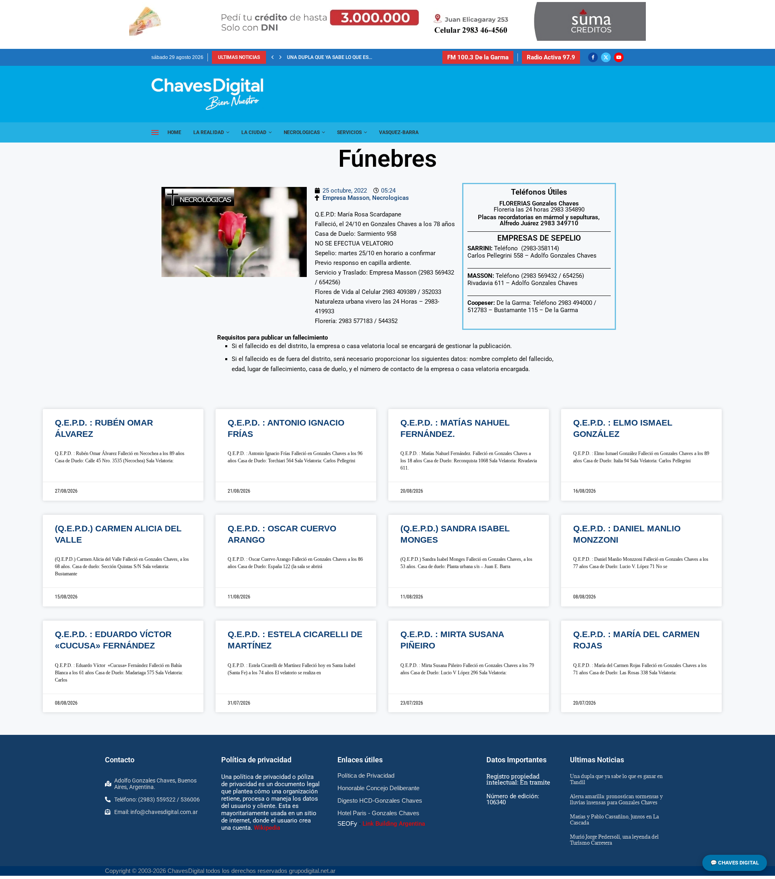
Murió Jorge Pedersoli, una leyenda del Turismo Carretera (614, 839)
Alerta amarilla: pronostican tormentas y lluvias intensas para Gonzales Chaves (616, 799)
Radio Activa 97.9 (551, 57)
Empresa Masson (346, 197)
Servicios (349, 132)
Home (174, 132)
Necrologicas (302, 132)
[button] (272, 57)
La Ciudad (253, 132)
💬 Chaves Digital (734, 863)
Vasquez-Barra (399, 132)
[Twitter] (606, 57)
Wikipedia (267, 827)
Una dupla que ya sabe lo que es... (329, 57)
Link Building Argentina (393, 823)
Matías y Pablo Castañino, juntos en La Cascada (614, 819)
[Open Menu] (155, 132)
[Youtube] (619, 57)
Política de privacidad (256, 759)
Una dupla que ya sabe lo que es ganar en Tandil (616, 779)
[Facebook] (593, 57)
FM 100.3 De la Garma (478, 57)
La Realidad (208, 132)
